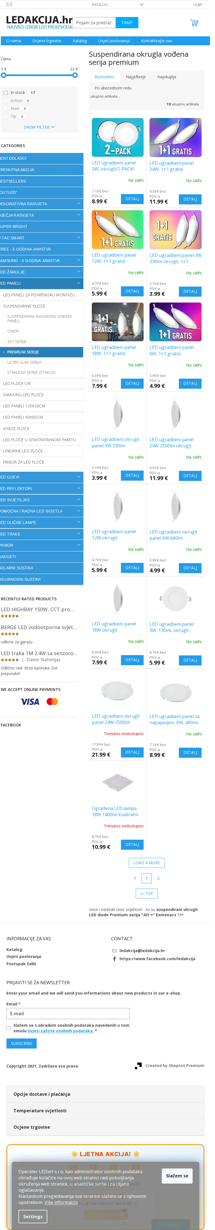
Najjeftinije (136, 76)
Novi (18, 108)
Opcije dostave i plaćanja (41, 1094)
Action (20, 100)
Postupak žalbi (21, 963)
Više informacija (61, 1202)
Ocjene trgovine (31, 1127)
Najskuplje (166, 76)
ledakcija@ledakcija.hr (142, 950)
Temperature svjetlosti (40, 1111)
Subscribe (21, 1043)
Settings (33, 1217)
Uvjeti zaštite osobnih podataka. (61, 1030)
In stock (23, 92)
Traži (126, 22)
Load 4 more (146, 862)
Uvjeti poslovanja (23, 956)
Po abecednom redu (113, 88)
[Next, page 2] (147, 878)
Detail (132, 199)
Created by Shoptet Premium (175, 1065)
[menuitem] (14, 40)
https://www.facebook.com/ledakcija (157, 958)
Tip (17, 116)
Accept (177, 1176)
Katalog (100, 4)
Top (149, 893)
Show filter (37, 127)
